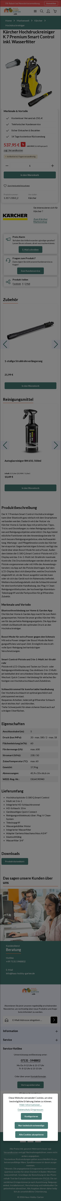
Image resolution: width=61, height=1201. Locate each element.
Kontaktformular (38, 1076)
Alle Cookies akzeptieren (31, 1134)
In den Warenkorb (30, 175)
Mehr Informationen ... (30, 1104)
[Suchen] (42, 11)
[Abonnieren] (54, 1020)
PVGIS (46, 1178)
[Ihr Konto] (48, 11)
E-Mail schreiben (30, 249)
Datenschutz (24, 1109)
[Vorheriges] (5, 344)
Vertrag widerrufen (30, 1085)
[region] (30, 344)
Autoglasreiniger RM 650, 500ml (23, 460)
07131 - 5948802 (30, 1060)
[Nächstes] (56, 344)
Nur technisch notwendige (31, 1125)
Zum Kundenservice (30, 271)
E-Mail (27, 284)
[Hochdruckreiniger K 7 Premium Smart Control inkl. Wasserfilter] (29, 81)
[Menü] (35, 11)
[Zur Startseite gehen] (12, 11)
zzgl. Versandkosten (13, 150)
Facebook (17, 284)
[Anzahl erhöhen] (52, 165)
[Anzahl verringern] (7, 165)
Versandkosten (11, 1152)
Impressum (37, 1109)
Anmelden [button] (51, 3)
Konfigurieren (31, 1116)
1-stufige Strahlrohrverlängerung (23, 361)
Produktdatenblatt (14, 861)
